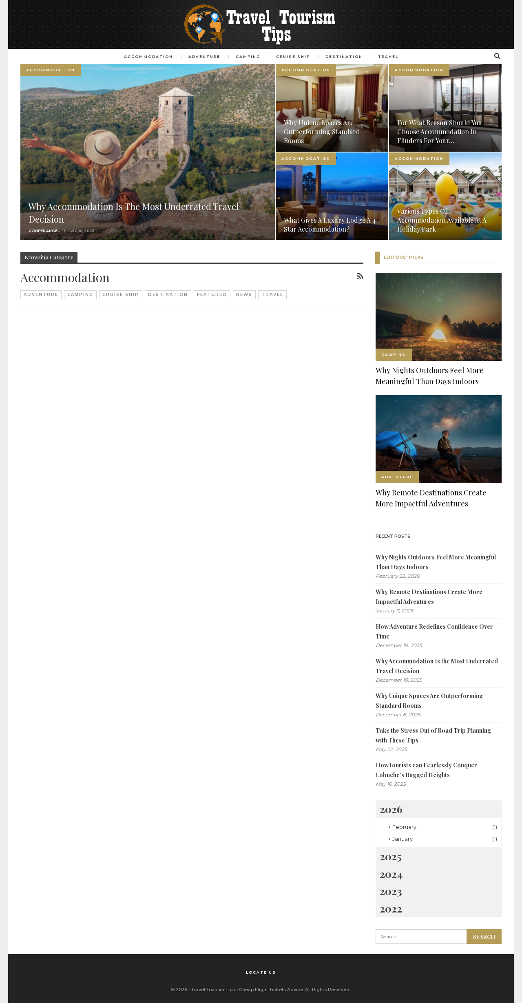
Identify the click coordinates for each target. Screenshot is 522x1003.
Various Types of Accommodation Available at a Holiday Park (442, 220)
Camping (80, 294)
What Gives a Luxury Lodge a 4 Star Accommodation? (330, 224)
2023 (391, 890)
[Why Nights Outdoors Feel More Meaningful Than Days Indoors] (439, 317)
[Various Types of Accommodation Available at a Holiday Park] (445, 196)
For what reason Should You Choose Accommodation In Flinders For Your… (439, 131)
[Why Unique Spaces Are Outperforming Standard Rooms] (332, 108)
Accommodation (50, 70)
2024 (391, 873)
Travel (272, 294)
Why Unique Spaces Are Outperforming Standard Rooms (322, 131)
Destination (168, 294)
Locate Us (261, 972)
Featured (212, 294)
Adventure (41, 294)
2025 (391, 856)
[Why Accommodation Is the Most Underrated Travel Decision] (148, 152)
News (244, 294)
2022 (391, 908)
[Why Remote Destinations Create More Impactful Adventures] (439, 439)
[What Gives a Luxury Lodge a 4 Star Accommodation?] (332, 196)
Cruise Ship (120, 294)
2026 (391, 808)
